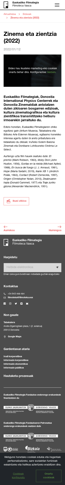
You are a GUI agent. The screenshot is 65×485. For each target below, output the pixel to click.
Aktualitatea (10, 14)
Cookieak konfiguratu (18, 476)
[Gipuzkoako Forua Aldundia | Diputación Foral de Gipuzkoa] (11, 449)
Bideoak (27, 14)
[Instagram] (10, 303)
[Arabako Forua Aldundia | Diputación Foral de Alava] (54, 449)
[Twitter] (16, 303)
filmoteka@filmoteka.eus (20, 298)
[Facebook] (5, 303)
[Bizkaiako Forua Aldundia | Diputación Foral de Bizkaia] (32, 449)
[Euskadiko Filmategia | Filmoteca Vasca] (8, 4)
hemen (51, 72)
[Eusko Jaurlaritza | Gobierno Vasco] (32, 408)
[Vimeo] (21, 303)
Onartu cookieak (48, 476)
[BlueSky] (27, 303)
